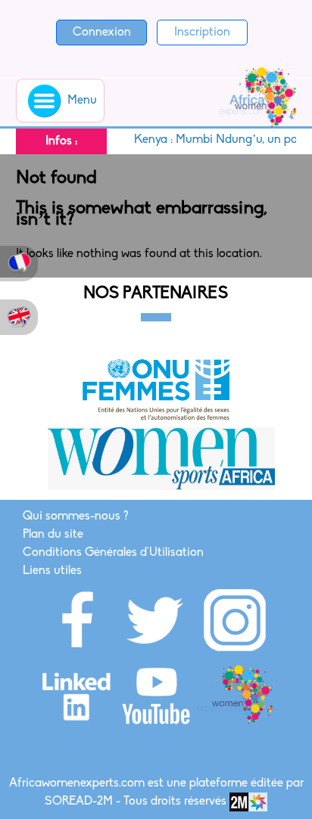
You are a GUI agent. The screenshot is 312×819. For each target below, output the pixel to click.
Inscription (202, 32)
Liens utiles (52, 571)
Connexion (102, 32)
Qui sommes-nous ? (75, 516)
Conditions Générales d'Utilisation (113, 553)
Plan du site (53, 535)
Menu (80, 101)
